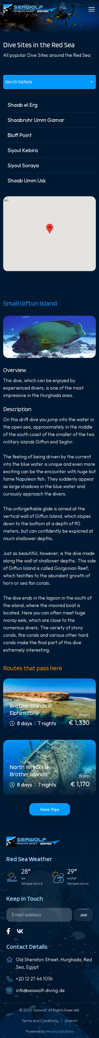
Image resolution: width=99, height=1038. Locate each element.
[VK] (20, 931)
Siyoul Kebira (22, 150)
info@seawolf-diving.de (40, 990)
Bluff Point (19, 135)
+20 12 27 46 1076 (34, 979)
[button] (49, 229)
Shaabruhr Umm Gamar (35, 120)
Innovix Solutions (59, 1031)
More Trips (49, 809)
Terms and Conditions (40, 1020)
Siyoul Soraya (23, 165)
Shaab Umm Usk (26, 180)
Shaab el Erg (22, 104)
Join (83, 914)
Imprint (71, 1020)
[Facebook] (8, 931)
